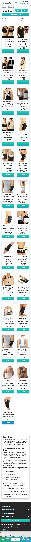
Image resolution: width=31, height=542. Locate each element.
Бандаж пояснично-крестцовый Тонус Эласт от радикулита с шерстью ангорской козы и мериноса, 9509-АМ (8, 384)
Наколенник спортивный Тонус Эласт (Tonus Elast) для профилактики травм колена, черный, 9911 (23, 137)
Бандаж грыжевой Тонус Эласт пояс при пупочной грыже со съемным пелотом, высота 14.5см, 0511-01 (22, 44)
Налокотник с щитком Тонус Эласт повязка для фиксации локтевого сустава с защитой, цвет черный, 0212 (8, 199)
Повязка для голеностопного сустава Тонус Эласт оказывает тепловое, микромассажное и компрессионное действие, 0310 (8, 416)
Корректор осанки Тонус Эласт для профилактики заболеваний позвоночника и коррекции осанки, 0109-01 (23, 75)
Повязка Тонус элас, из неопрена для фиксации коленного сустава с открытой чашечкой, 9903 (8, 229)
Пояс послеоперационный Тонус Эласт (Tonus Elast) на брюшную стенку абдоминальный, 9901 (23, 230)
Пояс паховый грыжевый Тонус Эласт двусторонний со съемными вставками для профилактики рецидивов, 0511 (23, 261)
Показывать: (21, 18)
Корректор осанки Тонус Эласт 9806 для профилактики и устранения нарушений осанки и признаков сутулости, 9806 (22, 354)
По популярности (6, 20)
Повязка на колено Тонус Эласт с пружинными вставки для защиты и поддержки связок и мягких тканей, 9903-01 (22, 168)
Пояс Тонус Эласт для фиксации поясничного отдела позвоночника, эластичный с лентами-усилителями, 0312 (8, 168)
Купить (8, 51)
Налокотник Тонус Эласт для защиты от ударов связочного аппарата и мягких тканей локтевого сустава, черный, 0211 (8, 354)
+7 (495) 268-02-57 (25, 1)
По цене (4, 18)
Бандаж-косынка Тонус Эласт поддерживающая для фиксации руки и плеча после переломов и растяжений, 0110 (8, 323)
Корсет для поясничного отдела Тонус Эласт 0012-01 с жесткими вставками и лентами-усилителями (8, 44)
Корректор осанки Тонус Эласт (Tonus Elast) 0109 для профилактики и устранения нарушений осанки (8, 137)
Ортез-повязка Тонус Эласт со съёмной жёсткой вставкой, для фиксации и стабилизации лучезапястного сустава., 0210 (23, 292)
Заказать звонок (25, 3)
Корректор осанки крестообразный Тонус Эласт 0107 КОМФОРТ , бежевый (8, 104)
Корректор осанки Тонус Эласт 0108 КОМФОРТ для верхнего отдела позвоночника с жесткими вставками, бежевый (8, 75)
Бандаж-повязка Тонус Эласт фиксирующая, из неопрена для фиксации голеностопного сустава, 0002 (23, 323)
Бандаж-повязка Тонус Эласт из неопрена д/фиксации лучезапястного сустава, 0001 (8, 260)
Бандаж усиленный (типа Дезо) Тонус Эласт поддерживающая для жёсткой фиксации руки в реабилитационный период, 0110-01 (8, 293)
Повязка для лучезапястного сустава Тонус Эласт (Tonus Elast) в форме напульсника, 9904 (22, 384)
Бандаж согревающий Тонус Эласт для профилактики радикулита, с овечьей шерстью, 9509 (22, 106)
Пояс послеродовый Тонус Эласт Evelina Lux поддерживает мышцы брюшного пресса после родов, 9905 (22, 199)
